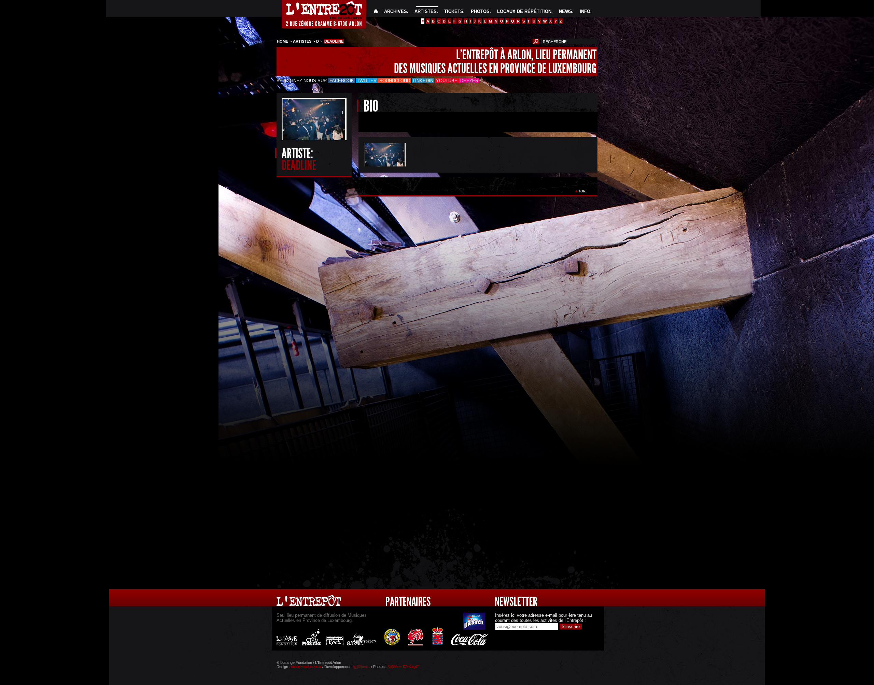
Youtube (446, 80)
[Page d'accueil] (376, 11)
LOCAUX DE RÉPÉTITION (524, 11)
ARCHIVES (395, 11)
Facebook (341, 80)
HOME (282, 41)
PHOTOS (480, 11)
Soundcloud (394, 80)
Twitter (367, 80)
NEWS (565, 11)
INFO (585, 11)
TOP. (582, 191)
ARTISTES (425, 11)
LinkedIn (423, 80)
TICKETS (453, 11)
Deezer (469, 80)
